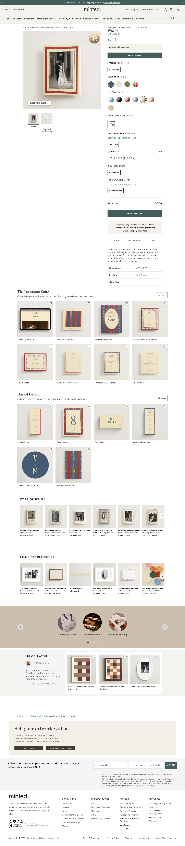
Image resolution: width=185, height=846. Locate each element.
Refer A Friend (155, 817)
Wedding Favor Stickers (28, 485)
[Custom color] (135, 84)
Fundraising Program (129, 814)
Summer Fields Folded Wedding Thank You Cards (55, 531)
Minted (20, 716)
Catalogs (153, 807)
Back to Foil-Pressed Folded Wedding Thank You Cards (49, 28)
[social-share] (110, 39)
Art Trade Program (128, 811)
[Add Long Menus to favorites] (51, 406)
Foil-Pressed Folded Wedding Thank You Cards (52, 716)
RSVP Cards (23, 383)
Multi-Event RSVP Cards (67, 383)
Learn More (29, 748)
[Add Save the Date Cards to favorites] (89, 303)
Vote (157, 10)
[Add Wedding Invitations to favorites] (127, 303)
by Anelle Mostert (27, 593)
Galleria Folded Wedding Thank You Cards (29, 531)
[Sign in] (165, 9)
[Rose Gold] (151, 99)
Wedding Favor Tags (66, 485)
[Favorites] (171, 9)
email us (133, 261)
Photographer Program (130, 807)
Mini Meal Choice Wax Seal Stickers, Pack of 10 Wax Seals (152, 589)
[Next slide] (55, 118)
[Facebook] (11, 821)
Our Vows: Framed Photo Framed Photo (102, 589)
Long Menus (23, 442)
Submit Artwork (147, 10)
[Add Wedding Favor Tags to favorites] (89, 449)
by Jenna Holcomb (125, 593)
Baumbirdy (115, 34)
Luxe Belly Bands (75, 588)
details (117, 240)
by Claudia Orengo (149, 535)
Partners (124, 799)
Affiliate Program (127, 803)
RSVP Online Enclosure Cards (145, 339)
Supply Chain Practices (165, 838)
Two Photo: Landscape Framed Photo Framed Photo (31, 589)
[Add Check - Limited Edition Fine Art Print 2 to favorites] (125, 657)
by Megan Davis (75, 535)
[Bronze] (127, 99)
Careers (65, 807)
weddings (19, 10)
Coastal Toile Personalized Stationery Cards (128, 589)
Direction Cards (139, 383)
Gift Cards (95, 814)
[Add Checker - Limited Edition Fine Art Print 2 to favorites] (94, 657)
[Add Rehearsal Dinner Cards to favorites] (127, 346)
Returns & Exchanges (100, 807)
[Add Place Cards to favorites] (127, 406)
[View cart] (178, 9)
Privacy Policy (113, 838)
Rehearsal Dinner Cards (105, 383)
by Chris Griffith (99, 535)
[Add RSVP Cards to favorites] (51, 346)
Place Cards (100, 442)
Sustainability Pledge (71, 822)
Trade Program (131, 10)
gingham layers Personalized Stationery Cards (55, 589)
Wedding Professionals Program (130, 819)
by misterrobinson (149, 593)
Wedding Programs (141, 442)
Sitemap (128, 838)
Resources (154, 799)
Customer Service (100, 799)
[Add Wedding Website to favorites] (51, 303)
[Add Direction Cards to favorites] (165, 346)
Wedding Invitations (103, 339)
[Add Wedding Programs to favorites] (165, 406)
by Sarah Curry (99, 593)
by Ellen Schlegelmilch (53, 593)
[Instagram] (21, 821)
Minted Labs (67, 826)
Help (93, 803)
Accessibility (143, 838)
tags (152, 240)
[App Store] (16, 826)
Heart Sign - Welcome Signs (143, 686)
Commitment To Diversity (73, 818)
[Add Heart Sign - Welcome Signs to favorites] (157, 657)
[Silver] (135, 99)
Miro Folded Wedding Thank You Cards (79, 531)
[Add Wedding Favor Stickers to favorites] (51, 449)
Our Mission (67, 803)
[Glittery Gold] (111, 107)
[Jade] (127, 84)
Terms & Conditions (91, 838)
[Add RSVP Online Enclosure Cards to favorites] (165, 303)
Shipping (95, 811)
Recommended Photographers (155, 812)
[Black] (119, 99)
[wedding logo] (92, 9)
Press (64, 811)
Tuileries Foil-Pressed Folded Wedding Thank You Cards (152, 531)
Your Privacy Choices (100, 818)
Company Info (69, 799)
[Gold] (143, 99)
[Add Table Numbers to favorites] (89, 406)
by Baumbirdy (74, 591)
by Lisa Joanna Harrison (54, 535)
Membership (154, 821)
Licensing (124, 828)
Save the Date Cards (65, 339)
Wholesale (124, 825)
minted (8, 10)
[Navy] (111, 84)
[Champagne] (119, 84)
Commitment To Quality (72, 814)
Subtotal (113, 203)
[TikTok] (18, 821)
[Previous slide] (25, 118)
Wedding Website (26, 339)
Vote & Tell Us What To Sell (60, 748)
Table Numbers (63, 442)
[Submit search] (156, 18)
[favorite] (116, 39)
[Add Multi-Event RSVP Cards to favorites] (89, 346)
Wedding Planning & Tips (160, 803)
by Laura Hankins (26, 535)
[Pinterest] (14, 821)
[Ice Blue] (111, 99)
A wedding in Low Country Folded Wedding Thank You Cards (103, 531)
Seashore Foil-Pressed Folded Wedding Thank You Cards (129, 531)
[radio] (114, 69)
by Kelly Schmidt (124, 535)
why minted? (135, 240)
